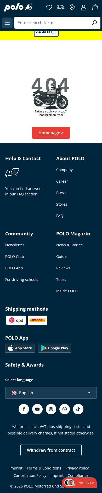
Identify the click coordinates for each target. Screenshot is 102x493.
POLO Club (14, 256)
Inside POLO (67, 290)
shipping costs (68, 426)
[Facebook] (24, 409)
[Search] (94, 23)
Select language (19, 379)
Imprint (15, 468)
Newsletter (14, 244)
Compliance (78, 475)
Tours (61, 279)
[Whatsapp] (64, 409)
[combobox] (51, 23)
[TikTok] (78, 409)
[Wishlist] (49, 7)
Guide (61, 256)
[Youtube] (37, 409)
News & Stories (69, 244)
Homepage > (51, 133)
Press (61, 192)
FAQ (59, 215)
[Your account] (83, 7)
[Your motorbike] (60, 7)
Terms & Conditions (44, 468)
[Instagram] (51, 409)
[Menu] (7, 23)
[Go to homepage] (18, 7)
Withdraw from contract (51, 450)
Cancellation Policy (30, 475)
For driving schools (21, 279)
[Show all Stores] (72, 7)
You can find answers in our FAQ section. (24, 191)
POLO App (14, 267)
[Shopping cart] (95, 7)
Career (62, 181)
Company (64, 169)
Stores (61, 204)
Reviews (63, 267)
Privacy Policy (77, 468)
